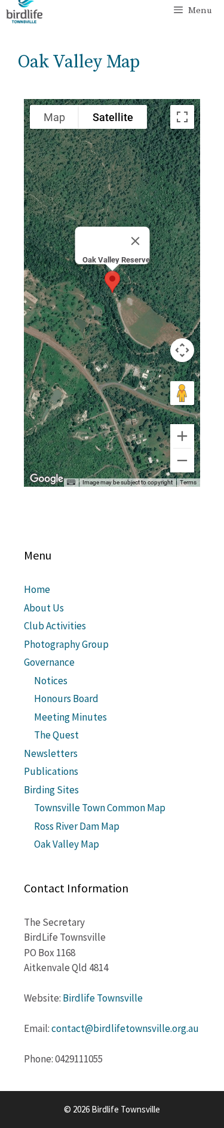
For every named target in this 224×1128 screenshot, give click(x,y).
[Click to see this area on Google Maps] (46, 479)
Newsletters (51, 753)
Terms (188, 482)
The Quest (56, 734)
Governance (49, 662)
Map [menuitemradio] (54, 117)
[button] (112, 282)
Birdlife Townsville (103, 998)
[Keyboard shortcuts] (71, 482)
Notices (50, 680)
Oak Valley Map (66, 844)
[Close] (135, 241)
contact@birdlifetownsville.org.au (125, 1028)
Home (37, 589)
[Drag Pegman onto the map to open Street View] (182, 393)
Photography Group (66, 644)
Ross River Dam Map (76, 826)
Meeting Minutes (70, 717)
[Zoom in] (182, 436)
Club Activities (55, 625)
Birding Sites (51, 789)
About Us (44, 607)
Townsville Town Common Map (99, 807)
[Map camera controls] (182, 350)
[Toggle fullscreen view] (182, 117)
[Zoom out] (182, 460)
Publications (51, 771)
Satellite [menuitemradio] (113, 117)
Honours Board (66, 698)
